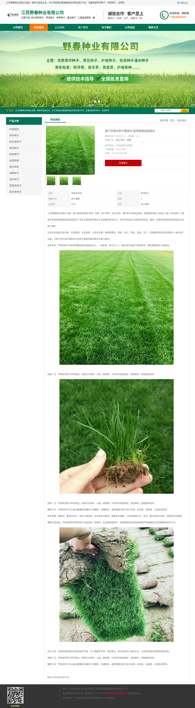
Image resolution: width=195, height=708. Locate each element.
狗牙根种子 (15, 142)
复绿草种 (14, 160)
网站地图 (109, 698)
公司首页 (18, 27)
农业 (118, 140)
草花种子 (14, 148)
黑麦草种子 (15, 185)
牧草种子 (14, 154)
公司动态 (130, 27)
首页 (172, 120)
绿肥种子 (14, 173)
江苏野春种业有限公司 (116, 693)
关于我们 (106, 27)
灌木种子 (14, 179)
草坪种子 (14, 135)
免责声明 (89, 698)
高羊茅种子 (15, 192)
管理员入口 (99, 698)
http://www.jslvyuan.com (58, 677)
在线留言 (123, 163)
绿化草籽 (14, 167)
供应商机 (39, 27)
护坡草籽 (14, 129)
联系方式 (153, 27)
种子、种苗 (126, 140)
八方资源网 (79, 698)
